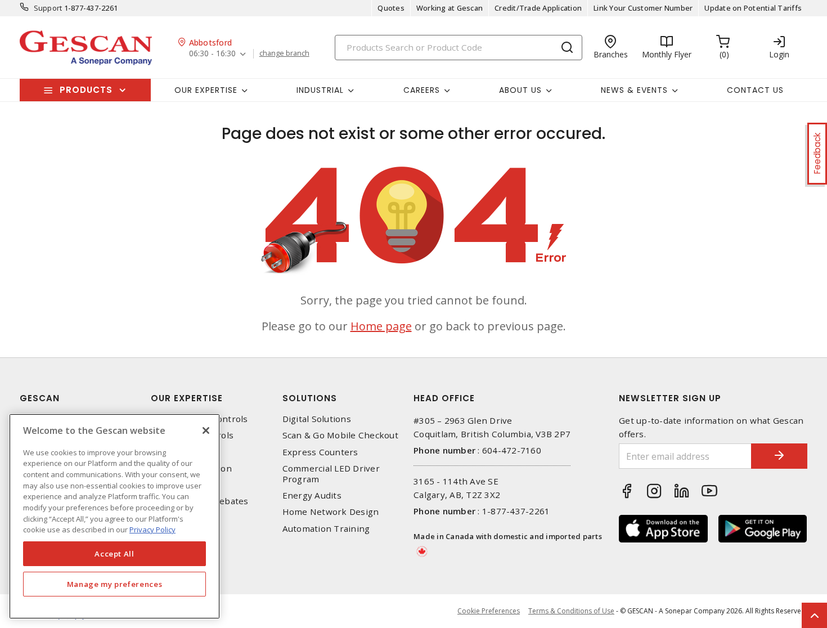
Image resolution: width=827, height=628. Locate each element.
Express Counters (320, 452)
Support (48, 8)
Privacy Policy (152, 529)
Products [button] (86, 90)
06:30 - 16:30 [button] (212, 54)
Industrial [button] (320, 90)
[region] (114, 516)
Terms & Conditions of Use (571, 611)
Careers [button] (421, 90)
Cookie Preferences (488, 611)
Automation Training (326, 528)
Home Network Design (330, 511)
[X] (206, 430)
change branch (284, 53)
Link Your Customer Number (643, 8)
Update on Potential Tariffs (753, 8)
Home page (381, 326)
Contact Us (755, 90)
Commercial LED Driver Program (331, 474)
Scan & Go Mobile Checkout (340, 435)
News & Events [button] (634, 90)
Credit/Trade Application (538, 8)
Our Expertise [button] (205, 90)
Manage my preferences (115, 584)
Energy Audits (311, 495)
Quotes (390, 8)
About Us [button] (520, 90)
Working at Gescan (449, 8)
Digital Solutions (316, 419)
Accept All (114, 554)
